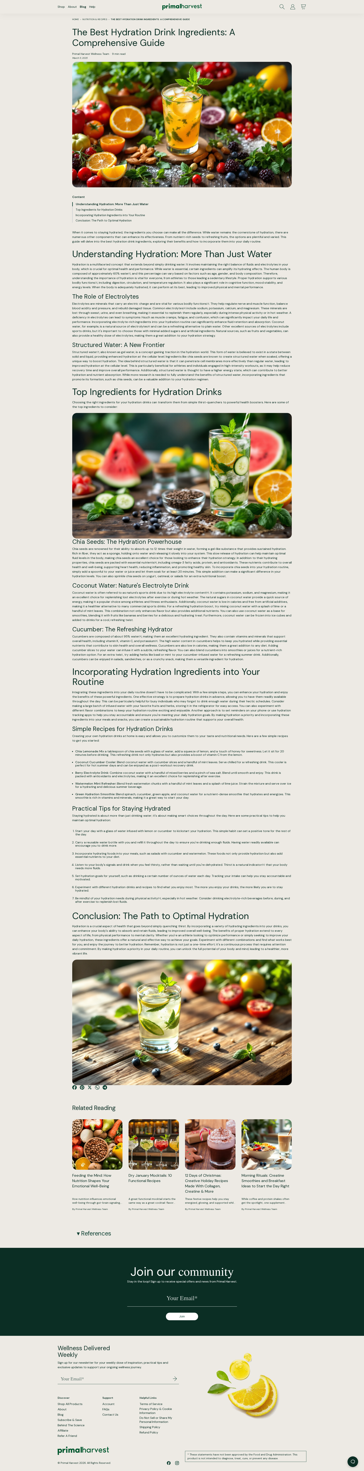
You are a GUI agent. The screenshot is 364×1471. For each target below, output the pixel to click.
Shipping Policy (150, 1427)
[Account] (293, 7)
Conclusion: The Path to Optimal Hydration (104, 220)
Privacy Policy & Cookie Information (156, 1411)
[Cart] (303, 7)
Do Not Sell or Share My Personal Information (156, 1420)
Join (182, 1316)
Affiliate (63, 1431)
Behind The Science (71, 1425)
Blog (83, 7)
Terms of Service (151, 1404)
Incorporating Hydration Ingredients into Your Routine (110, 215)
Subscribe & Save (70, 1420)
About (72, 7)
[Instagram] (177, 1463)
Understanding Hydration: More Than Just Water (112, 204)
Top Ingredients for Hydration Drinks (99, 210)
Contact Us (110, 1415)
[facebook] (169, 1463)
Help (92, 7)
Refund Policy (149, 1432)
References (96, 1233)
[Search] (282, 7)
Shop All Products (70, 1404)
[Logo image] (182, 7)
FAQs (105, 1409)
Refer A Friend (67, 1436)
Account (108, 1404)
